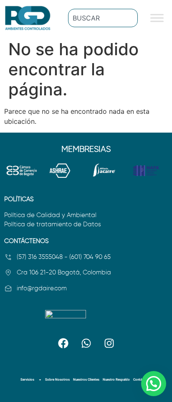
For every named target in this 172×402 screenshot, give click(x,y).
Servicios (27, 380)
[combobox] (103, 18)
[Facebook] (63, 343)
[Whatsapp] (86, 343)
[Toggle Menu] (157, 18)
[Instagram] (109, 343)
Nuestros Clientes (86, 380)
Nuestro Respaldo (116, 380)
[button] (153, 383)
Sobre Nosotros (57, 380)
